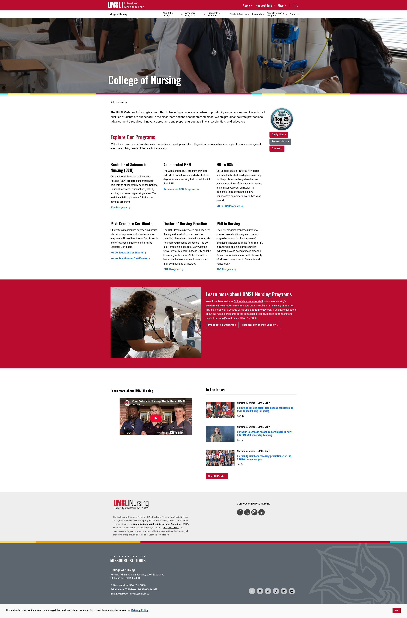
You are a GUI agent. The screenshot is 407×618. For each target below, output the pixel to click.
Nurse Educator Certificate (126, 252)
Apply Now (278, 134)
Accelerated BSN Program (179, 189)
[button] (295, 5)
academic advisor (260, 309)
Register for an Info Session (259, 324)
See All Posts (216, 476)
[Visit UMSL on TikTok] (276, 591)
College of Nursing (118, 14)
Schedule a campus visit (248, 301)
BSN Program (118, 207)
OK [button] (396, 610)
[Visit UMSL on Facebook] (252, 591)
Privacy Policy (139, 610)
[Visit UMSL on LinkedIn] (284, 591)
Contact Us (295, 14)
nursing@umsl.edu (226, 318)
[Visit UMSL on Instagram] (268, 591)
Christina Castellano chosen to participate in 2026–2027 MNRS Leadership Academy (265, 433)
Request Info (264, 5)
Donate (276, 148)
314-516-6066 (137, 585)
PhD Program (225, 269)
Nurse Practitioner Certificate (128, 258)
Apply (246, 5)
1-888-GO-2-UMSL (148, 589)
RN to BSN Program (228, 206)
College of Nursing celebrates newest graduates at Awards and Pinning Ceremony (265, 409)
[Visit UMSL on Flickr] (260, 591)
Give (281, 5)
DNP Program (171, 269)
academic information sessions (225, 305)
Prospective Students (214, 14)
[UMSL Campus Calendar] (292, 591)
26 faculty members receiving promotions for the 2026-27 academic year (264, 457)
